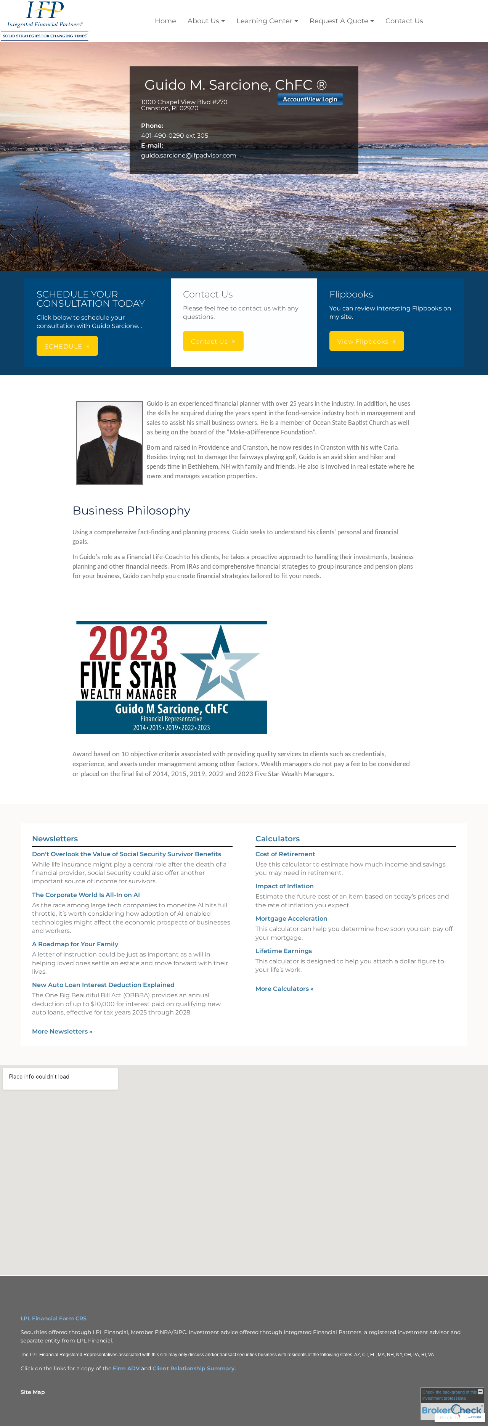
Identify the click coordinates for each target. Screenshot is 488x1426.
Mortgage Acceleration (291, 918)
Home (165, 21)
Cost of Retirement (285, 854)
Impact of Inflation (284, 886)
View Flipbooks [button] (362, 341)
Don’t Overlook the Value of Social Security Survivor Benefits (126, 854)
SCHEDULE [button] (63, 346)
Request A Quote (339, 21)
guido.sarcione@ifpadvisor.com (188, 155)
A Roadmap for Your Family (75, 944)
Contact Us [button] (209, 341)
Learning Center (264, 21)
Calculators (277, 838)
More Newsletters (62, 1031)
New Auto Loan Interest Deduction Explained (103, 985)
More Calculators (284, 988)
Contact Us (404, 21)
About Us (203, 21)
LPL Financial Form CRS (54, 1318)
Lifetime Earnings (283, 951)
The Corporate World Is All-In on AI (86, 895)
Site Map (33, 1392)
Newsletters (55, 838)
